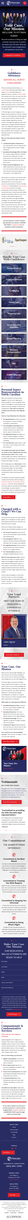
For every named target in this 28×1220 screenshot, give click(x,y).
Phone (3, 972)
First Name (4, 961)
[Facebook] (15, 1148)
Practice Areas (14, 1129)
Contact (14, 1137)
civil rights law (5, 186)
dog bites (10, 482)
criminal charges (21, 94)
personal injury (22, 186)
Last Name (4, 966)
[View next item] (20, 246)
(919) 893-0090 (14, 1166)
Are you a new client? (7, 982)
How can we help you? (7, 987)
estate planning (5, 188)
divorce (7, 92)
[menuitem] (7, 1213)
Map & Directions (14, 1179)
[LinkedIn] (12, 1148)
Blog (14, 1135)
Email (2, 977)
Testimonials (14, 1132)
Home (14, 1127)
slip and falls (16, 482)
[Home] (13, 3)
